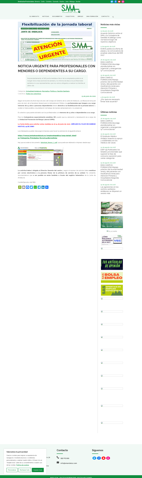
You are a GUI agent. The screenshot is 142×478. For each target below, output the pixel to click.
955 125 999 (65, 458)
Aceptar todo (37, 470)
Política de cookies (22, 465)
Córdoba (49, 1)
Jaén (66, 1)
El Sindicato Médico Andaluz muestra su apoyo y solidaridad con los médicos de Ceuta (111, 139)
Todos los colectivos (33, 94)
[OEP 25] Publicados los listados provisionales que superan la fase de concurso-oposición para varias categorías (111, 154)
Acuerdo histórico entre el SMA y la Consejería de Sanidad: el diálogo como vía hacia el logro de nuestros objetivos (111, 37)
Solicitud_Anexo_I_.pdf (49, 142)
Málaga (72, 1)
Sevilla (78, 1)
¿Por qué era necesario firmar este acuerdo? (110, 100)
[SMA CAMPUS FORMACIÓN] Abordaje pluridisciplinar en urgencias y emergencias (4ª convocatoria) (111, 66)
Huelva (62, 1)
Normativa (46, 91)
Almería (37, 1)
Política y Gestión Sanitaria (59, 91)
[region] (25, 461)
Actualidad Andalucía (33, 91)
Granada (55, 1)
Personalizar (12, 470)
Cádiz (43, 1)
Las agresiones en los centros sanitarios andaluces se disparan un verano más (111, 190)
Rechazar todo (25, 470)
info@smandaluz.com (69, 463)
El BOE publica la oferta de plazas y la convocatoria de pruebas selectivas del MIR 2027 (112, 52)
